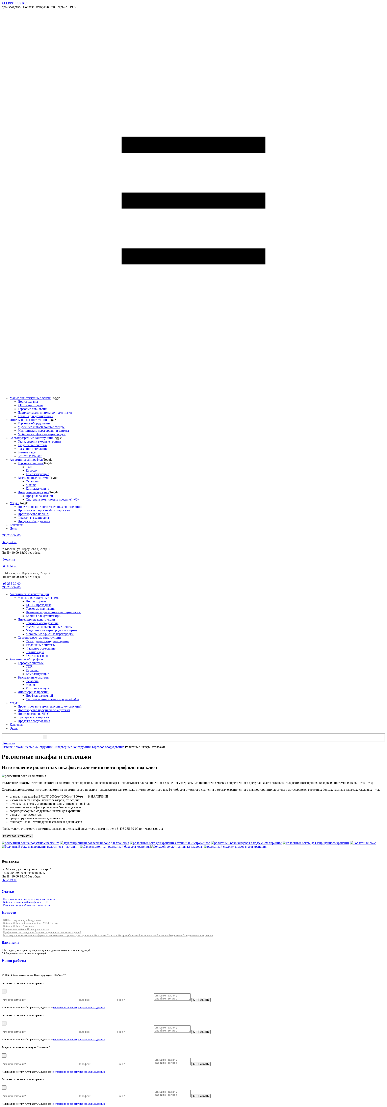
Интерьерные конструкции (28, 419)
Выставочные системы (33, 477)
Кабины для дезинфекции (35, 416)
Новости (9, 912)
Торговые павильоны (32, 409)
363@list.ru (9, 542)
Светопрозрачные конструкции (31, 438)
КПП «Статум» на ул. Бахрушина (22, 920)
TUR (29, 467)
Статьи (8, 891)
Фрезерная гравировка (33, 517)
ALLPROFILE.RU (14, 3)
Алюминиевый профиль (26, 459)
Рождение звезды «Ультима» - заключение (27, 904)
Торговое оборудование (34, 423)
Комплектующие (37, 474)
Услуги (14, 503)
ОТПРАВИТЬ (201, 999)
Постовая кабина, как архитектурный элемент (29, 898)
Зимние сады (27, 452)
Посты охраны (28, 401)
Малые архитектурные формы (30, 398)
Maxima (31, 485)
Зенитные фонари (30, 456)
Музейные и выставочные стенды (41, 427)
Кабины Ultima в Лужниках (18, 926)
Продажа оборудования (34, 521)
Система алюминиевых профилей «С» (52, 499)
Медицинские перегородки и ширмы (43, 430)
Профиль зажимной (39, 496)
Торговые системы (31, 463)
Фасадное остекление (32, 448)
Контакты (16, 525)
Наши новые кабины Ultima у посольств (26, 929)
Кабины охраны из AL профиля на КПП (25, 901)
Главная (7, 747)
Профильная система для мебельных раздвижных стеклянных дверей (42, 932)
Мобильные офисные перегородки (42, 434)
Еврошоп (32, 470)
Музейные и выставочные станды (49, 626)
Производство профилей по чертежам (44, 510)
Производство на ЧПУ (33, 514)
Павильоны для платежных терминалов (45, 412)
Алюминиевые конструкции (29, 594)
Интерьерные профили (33, 492)
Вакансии (10, 942)
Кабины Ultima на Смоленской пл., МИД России (30, 923)
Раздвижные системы (32, 445)
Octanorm (32, 481)
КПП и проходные (30, 405)
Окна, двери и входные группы (39, 441)
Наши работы (14, 960)
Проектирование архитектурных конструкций (50, 506)
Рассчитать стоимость (17, 835)
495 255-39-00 (11, 535)
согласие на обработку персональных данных (79, 1007)
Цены (14, 528)
